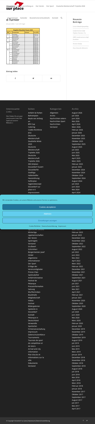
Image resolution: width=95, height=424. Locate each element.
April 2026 (76, 124)
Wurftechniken (34, 292)
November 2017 (78, 391)
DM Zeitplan (33, 164)
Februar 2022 (77, 266)
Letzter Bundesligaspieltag (80, 26)
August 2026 (77, 113)
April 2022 (76, 261)
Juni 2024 (76, 187)
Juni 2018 (76, 374)
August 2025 (77, 147)
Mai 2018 (75, 377)
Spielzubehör (33, 275)
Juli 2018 (75, 371)
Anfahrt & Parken (35, 113)
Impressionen (33, 192)
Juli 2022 (75, 252)
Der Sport (32, 263)
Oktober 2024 (77, 175)
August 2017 (77, 400)
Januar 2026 (77, 133)
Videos (31, 300)
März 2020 (76, 320)
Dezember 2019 (78, 329)
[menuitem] (11, 6)
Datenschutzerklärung (49, 226)
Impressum (62, 226)
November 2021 (78, 272)
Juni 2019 (76, 346)
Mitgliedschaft (34, 298)
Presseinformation (35, 286)
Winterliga (32, 232)
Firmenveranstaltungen (38, 329)
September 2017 (78, 397)
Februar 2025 (77, 164)
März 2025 (76, 161)
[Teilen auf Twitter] (33, 78)
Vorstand (32, 243)
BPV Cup (31, 124)
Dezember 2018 (78, 357)
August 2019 (77, 340)
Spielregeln (32, 241)
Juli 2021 (75, 283)
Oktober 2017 (77, 394)
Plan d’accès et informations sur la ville (36, 357)
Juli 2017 (75, 403)
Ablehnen (47, 214)
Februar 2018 (77, 386)
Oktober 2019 (77, 334)
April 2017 (76, 408)
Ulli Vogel (22, 24)
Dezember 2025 (78, 135)
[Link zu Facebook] (83, 420)
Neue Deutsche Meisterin (80, 48)
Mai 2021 (75, 289)
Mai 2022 (75, 258)
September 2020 (78, 306)
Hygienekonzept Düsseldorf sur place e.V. (34, 187)
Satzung (31, 289)
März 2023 (76, 229)
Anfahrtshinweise (35, 278)
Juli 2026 (75, 115)
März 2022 (76, 263)
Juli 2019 (75, 343)
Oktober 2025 (77, 141)
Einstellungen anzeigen (47, 220)
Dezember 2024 (78, 170)
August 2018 (77, 369)
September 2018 (78, 366)
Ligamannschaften (35, 235)
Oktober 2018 (77, 363)
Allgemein (54, 113)
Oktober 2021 (77, 275)
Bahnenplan (33, 115)
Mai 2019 (75, 349)
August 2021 (77, 280)
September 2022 (78, 246)
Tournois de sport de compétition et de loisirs (35, 343)
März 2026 (76, 127)
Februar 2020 (77, 323)
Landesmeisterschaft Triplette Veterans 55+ (79, 32)
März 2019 (76, 352)
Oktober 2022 (77, 243)
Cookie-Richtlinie (34, 226)
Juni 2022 (76, 255)
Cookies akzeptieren (47, 207)
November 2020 (78, 300)
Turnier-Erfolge (77, 44)
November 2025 (78, 138)
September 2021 (78, 278)
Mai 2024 (75, 189)
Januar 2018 (77, 389)
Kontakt (31, 315)
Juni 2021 (76, 286)
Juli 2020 (75, 312)
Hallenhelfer (33, 175)
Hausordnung (33, 178)
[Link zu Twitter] (87, 420)
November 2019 (78, 332)
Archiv (52, 115)
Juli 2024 (75, 184)
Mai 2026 (75, 121)
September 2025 (78, 144)
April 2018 (76, 380)
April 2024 (76, 192)
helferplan (32, 181)
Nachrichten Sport (57, 121)
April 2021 (76, 292)
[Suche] (61, 18)
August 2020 (77, 309)
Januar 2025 (77, 167)
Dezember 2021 (78, 269)
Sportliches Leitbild (36, 229)
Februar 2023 (77, 232)
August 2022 (77, 249)
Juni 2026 (76, 118)
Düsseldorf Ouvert (35, 167)
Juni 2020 (76, 315)
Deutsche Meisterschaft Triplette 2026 (34, 150)
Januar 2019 (77, 354)
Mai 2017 (75, 406)
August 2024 (77, 181)
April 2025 (76, 158)
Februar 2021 (77, 295)
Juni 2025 (76, 152)
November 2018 (78, 360)
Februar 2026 (77, 130)
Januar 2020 (77, 326)
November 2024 (78, 172)
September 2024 (78, 178)
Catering (31, 127)
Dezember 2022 (78, 238)
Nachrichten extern (58, 118)
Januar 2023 (77, 235)
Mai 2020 (75, 317)
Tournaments (33, 337)
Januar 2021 (77, 298)
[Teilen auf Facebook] (15, 78)
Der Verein (32, 238)
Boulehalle (32, 295)
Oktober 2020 (77, 303)
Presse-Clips (33, 272)
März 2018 (76, 383)
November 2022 (78, 241)
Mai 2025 (75, 155)
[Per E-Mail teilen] (51, 78)
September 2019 (78, 337)
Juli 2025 (75, 150)
